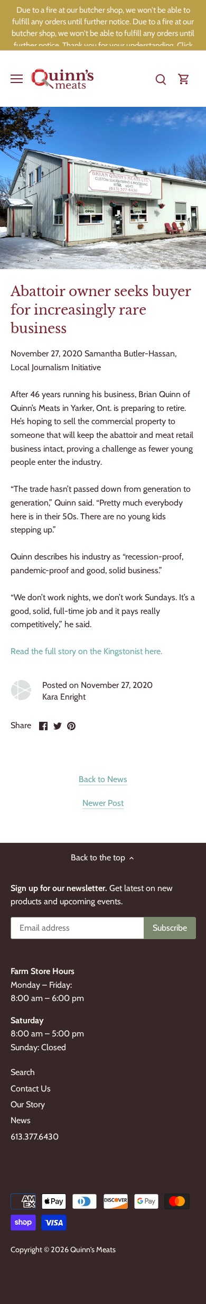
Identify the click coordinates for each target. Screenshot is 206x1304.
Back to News (103, 779)
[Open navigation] (17, 79)
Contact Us (31, 1088)
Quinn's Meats (93, 1249)
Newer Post (103, 803)
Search (23, 1072)
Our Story (28, 1104)
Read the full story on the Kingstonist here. (86, 651)
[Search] (160, 78)
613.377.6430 (35, 1137)
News (21, 1120)
